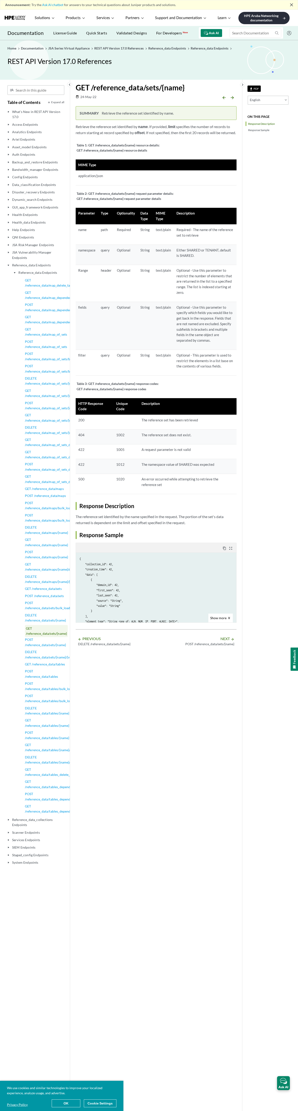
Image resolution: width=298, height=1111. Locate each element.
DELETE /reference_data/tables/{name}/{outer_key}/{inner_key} (64, 759)
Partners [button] (132, 18)
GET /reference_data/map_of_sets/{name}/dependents (60, 417)
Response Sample (258, 130)
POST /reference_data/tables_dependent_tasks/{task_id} (61, 796)
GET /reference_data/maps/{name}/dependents (55, 566)
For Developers (172, 33)
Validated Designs (131, 33)
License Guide (65, 33)
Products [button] (73, 18)
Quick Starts (96, 33)
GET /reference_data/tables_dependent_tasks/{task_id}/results (66, 808)
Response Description (261, 124)
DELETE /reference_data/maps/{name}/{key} (50, 579)
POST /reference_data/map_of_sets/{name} (51, 405)
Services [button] (103, 18)
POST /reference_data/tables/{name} (47, 735)
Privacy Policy (17, 1104)
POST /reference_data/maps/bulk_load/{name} (54, 505)
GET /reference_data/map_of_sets (46, 331)
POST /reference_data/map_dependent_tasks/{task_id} (60, 307)
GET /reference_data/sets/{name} (46, 630)
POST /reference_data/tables (41, 673)
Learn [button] (222, 18)
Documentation (25, 33)
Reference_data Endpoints (37, 272)
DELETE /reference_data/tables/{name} (47, 710)
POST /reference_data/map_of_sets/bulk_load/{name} (59, 356)
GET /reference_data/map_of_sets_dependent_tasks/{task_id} (65, 454)
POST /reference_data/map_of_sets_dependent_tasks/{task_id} (65, 466)
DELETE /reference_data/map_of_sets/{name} (51, 380)
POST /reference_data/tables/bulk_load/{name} (55, 686)
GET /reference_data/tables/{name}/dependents (56, 747)
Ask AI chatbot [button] (52, 5)
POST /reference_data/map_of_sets (46, 344)
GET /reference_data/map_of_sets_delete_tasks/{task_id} (62, 442)
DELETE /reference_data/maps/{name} (46, 529)
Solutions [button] (42, 18)
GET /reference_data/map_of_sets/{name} (51, 393)
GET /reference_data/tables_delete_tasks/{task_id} (58, 772)
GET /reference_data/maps (44, 489)
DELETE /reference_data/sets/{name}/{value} (51, 654)
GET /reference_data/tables (45, 664)
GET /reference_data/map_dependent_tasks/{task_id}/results (65, 319)
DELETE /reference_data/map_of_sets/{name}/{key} (55, 429)
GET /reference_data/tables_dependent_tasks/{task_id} (61, 784)
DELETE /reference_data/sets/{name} (45, 617)
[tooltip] (254, 89)
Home (12, 48)
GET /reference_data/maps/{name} (46, 542)
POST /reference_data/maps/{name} (46, 554)
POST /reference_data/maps (45, 496)
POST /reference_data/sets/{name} (45, 642)
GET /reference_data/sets (43, 589)
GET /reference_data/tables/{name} (47, 722)
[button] (283, 1083)
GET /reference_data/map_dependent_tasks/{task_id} (60, 295)
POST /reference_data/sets (44, 596)
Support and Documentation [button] (178, 18)
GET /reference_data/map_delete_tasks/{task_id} (56, 282)
